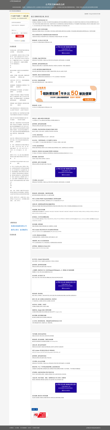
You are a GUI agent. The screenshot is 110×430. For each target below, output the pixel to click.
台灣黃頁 (11, 427)
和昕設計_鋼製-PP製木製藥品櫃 (41, 118)
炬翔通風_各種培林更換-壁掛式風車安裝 (43, 372)
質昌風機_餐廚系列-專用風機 (40, 395)
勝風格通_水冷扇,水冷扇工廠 (40, 40)
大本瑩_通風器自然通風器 (39, 235)
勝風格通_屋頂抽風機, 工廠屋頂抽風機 (42, 339)
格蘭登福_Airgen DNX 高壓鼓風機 (41, 310)
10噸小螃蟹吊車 (49, 82)
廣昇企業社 (15, 230)
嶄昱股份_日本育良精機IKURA (40, 217)
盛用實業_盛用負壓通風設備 (39, 63)
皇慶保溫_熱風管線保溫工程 (39, 20)
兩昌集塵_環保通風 (37, 293)
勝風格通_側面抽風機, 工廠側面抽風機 (42, 193)
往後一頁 (34, 409)
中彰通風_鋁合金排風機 (38, 361)
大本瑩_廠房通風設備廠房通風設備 (41, 69)
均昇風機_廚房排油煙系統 (39, 334)
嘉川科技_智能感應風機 (38, 80)
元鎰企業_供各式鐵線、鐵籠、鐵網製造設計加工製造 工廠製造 (49, 377)
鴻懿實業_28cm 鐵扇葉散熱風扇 (41, 74)
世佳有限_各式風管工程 (38, 275)
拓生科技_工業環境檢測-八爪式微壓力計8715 (44, 140)
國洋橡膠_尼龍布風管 (38, 156)
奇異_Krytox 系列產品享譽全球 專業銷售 (43, 350)
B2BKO (29, 427)
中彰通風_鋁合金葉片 (38, 180)
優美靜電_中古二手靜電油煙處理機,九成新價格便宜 (46, 366)
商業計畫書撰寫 (66, 65)
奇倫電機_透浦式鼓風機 (38, 209)
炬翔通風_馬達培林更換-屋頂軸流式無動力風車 (45, 129)
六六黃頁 (17, 427)
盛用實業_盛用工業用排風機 (39, 29)
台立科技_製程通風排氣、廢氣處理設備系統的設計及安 (47, 321)
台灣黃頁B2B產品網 (15, 1)
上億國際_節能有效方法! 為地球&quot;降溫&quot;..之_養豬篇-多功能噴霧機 (53, 270)
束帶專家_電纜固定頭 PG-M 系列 (41, 246)
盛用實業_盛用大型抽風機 (39, 162)
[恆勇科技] (39, 415)
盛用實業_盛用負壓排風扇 (39, 356)
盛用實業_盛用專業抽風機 (39, 264)
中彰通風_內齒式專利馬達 (39, 58)
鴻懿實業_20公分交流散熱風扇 (40, 240)
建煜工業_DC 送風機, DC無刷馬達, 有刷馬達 (44, 299)
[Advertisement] (66, 112)
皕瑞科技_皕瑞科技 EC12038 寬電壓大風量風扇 (45, 151)
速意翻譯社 (24, 230)
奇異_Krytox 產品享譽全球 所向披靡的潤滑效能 (45, 229)
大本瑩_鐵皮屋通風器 (38, 145)
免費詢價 (20, 36)
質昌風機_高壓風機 (37, 224)
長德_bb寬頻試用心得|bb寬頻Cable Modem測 (45, 34)
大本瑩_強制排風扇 (37, 135)
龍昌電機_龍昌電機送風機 (39, 315)
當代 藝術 (65, 36)
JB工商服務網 (23, 427)
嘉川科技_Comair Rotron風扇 (40, 259)
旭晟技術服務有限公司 (19, 226)
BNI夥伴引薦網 (36, 427)
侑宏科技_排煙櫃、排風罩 (39, 304)
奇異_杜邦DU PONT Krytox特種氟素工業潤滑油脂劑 (46, 198)
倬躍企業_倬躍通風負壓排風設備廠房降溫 (43, 204)
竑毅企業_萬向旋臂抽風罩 (39, 345)
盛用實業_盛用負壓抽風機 (39, 124)
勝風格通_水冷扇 (36, 105)
